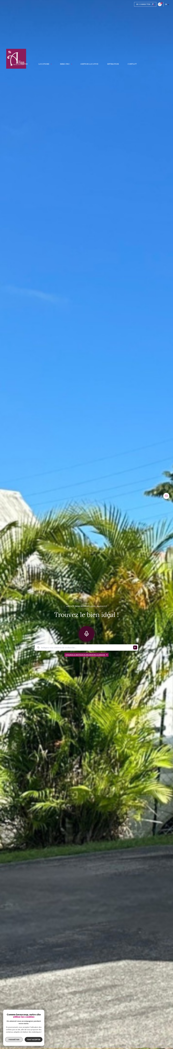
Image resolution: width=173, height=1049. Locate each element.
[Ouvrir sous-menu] (30, 64)
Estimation (113, 64)
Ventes (24, 64)
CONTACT (132, 64)
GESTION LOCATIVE (89, 64)
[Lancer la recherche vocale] (86, 633)
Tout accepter (33, 1039)
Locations (44, 64)
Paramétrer (14, 1039)
